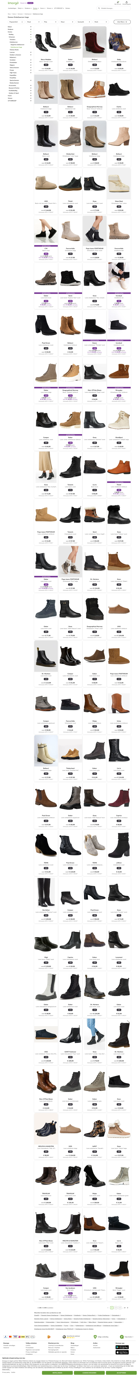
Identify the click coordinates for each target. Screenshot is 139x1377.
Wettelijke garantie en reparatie (57, 1352)
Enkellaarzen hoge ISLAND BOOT (44, 1329)
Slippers (12, 65)
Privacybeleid (29, 1348)
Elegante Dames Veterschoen (101, 1319)
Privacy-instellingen (31, 1352)
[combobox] (113, 8)
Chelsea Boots (14, 50)
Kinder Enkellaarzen (104, 1315)
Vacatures (6, 1348)
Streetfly (36, 1315)
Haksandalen (118, 1322)
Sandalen (13, 60)
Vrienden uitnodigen (9, 1345)
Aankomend (96, 1348)
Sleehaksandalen (39, 1322)
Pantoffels (13, 78)
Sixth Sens (83, 1322)
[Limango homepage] (13, 3)
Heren (10, 96)
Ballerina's (13, 57)
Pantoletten (13, 62)
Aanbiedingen (75, 1345)
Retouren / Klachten (54, 1348)
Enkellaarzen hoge (16, 47)
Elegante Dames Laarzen (105, 1322)
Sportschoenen (14, 80)
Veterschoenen (14, 68)
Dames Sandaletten (56, 1325)
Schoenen (12, 37)
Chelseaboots (116, 1315)
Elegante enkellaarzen (17, 45)
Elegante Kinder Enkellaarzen (82, 1319)
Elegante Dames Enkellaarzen (50, 1315)
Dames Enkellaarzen (66, 1315)
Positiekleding (13, 90)
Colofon (28, 1345)
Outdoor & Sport (14, 93)
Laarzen (12, 52)
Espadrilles (13, 75)
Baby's (10, 27)
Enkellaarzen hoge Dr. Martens (84, 1329)
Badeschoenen (14, 83)
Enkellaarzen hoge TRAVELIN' (65, 1329)
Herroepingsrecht (53, 1350)
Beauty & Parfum (14, 88)
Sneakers (12, 39)
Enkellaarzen (14, 42)
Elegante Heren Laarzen (41, 1319)
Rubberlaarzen (79, 1325)
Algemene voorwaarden (33, 1350)
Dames (10, 32)
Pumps (12, 70)
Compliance (29, 1354)
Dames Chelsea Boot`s (89, 1315)
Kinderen (10, 29)
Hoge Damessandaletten (41, 1325)
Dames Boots (68, 1319)
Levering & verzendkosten (55, 1345)
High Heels (13, 73)
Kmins (113, 1319)
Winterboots (74, 1322)
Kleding (11, 34)
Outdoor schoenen (15, 55)
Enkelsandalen (50, 1322)
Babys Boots (92, 1322)
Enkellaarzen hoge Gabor (110, 1325)
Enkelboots (77, 1315)
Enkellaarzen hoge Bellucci (93, 1325)
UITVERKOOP (12, 101)
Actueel (95, 1345)
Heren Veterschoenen (62, 1322)
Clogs (72, 1325)
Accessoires (12, 85)
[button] (126, 3)
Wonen (10, 98)
